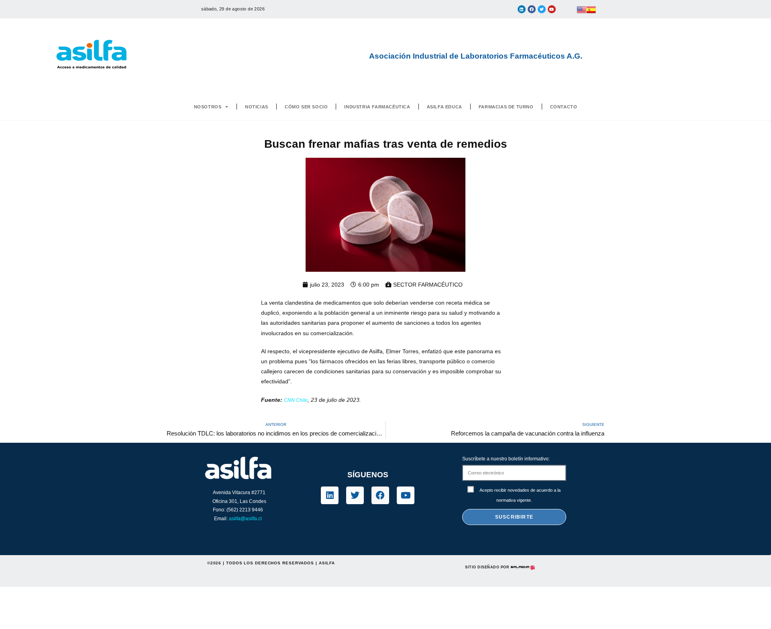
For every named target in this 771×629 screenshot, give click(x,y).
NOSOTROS (208, 106)
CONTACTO (563, 106)
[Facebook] (532, 9)
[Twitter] (542, 9)
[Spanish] (591, 9)
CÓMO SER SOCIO (306, 106)
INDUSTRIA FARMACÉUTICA (377, 106)
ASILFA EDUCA (444, 106)
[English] (581, 9)
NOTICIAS (256, 106)
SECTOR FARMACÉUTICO (428, 284)
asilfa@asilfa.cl (245, 518)
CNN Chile (296, 400)
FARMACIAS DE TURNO (506, 106)
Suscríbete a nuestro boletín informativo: (506, 459)
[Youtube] (552, 9)
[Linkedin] (522, 9)
